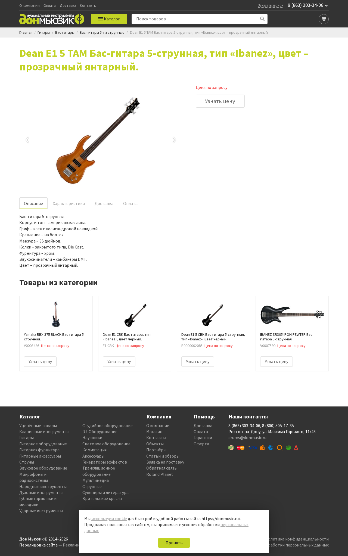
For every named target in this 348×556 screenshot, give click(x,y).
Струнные (92, 486)
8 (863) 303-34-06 (305, 5)
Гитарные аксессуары (40, 456)
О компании (29, 5)
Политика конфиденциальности (297, 539)
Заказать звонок (270, 5)
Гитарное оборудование (43, 443)
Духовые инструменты (41, 492)
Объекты (155, 443)
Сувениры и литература (105, 492)
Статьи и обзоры (162, 456)
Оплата (50, 5)
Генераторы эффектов (104, 462)
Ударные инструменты (41, 510)
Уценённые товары (38, 425)
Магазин (154, 431)
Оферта (201, 443)
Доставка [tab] (104, 203)
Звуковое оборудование (43, 468)
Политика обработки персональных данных (286, 545)
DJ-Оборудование (99, 431)
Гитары (26, 437)
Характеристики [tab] (69, 203)
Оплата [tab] (130, 203)
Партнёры (156, 449)
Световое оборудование (106, 443)
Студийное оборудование (107, 425)
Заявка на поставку (165, 462)
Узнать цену (220, 101)
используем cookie (109, 518)
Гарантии (203, 437)
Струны (26, 462)
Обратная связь (161, 468)
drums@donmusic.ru (247, 437)
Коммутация (94, 449)
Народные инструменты (43, 486)
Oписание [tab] (33, 203)
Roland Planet (159, 474)
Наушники (92, 437)
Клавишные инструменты (44, 431)
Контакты (88, 5)
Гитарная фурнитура (39, 449)
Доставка (68, 5)
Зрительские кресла (102, 498)
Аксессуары (93, 456)
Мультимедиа (95, 480)
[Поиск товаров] (262, 19)
